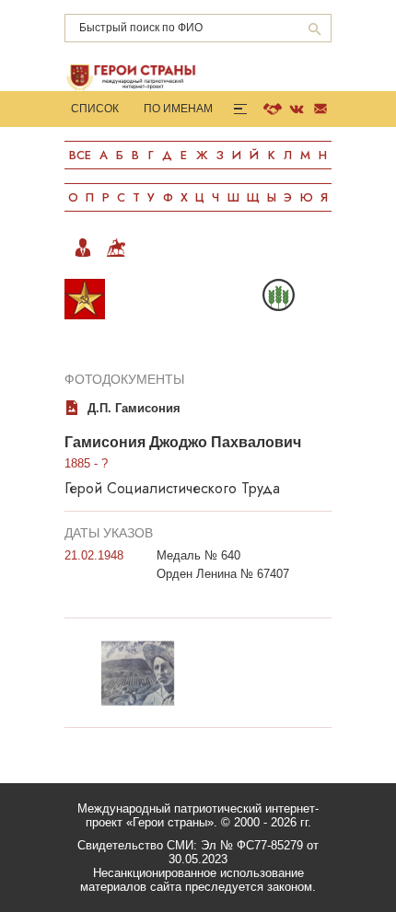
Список (95, 108)
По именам (178, 108)
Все (80, 155)
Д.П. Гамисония (134, 408)
